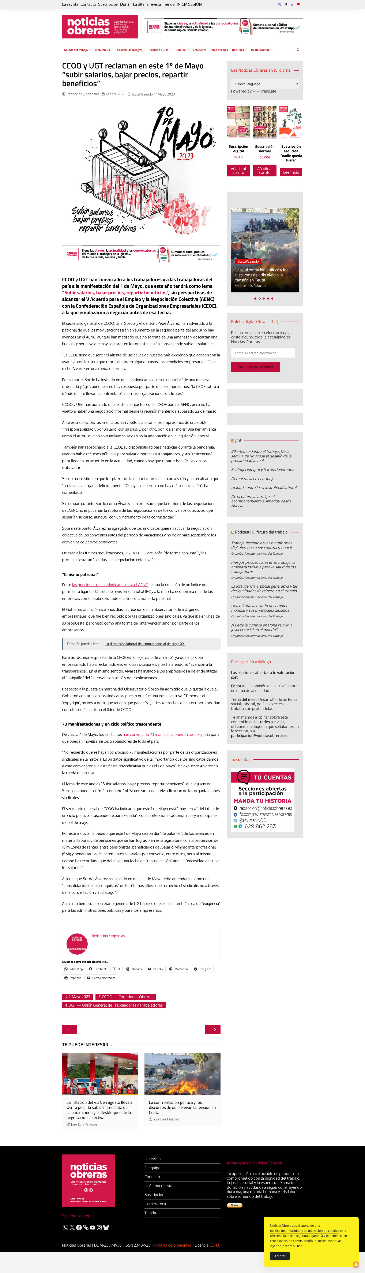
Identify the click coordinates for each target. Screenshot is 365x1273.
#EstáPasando (260, 50)
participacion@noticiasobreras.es (259, 735)
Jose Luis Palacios (84, 1124)
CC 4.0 (214, 1245)
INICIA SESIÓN (189, 4)
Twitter (286, 4)
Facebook (279, 4)
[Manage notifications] (356, 1264)
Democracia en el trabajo (252, 478)
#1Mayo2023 (79, 996)
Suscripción (108, 4)
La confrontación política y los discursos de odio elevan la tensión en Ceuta (182, 1107)
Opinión (181, 50)
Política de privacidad (173, 1245)
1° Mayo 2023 (164, 94)
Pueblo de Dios (158, 50)
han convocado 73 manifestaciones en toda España (166, 734)
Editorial (238, 686)
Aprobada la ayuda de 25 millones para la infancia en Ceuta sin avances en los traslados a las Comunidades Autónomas (260, 269)
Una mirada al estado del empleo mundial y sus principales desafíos (260, 608)
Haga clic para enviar (255, 366)
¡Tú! (238, 440)
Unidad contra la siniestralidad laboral (264, 487)
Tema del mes (219, 50)
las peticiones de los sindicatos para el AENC (110, 584)
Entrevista (199, 50)
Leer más (291, 172)
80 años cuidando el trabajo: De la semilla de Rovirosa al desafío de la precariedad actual (261, 456)
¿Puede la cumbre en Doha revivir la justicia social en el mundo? (261, 627)
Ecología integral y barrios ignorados (262, 469)
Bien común (102, 50)
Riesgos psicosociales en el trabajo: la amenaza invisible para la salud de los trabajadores (263, 567)
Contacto (88, 4)
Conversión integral (129, 50)
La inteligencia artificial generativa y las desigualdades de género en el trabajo (264, 588)
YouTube (298, 4)
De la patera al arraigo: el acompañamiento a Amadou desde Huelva (261, 501)
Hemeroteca (155, 1204)
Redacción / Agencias (83, 94)
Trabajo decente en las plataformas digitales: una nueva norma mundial (261, 545)
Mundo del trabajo (76, 50)
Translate (268, 91)
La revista (70, 4)
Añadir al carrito (238, 170)
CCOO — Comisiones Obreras (127, 996)
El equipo (152, 1168)
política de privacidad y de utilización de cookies (304, 1231)
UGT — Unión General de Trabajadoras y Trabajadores (115, 1005)
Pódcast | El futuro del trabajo (261, 532)
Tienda (169, 4)
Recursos (238, 50)
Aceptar (279, 1256)
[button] (255, 298)
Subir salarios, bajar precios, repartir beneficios (115, 292)
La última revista (147, 4)
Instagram (292, 4)
